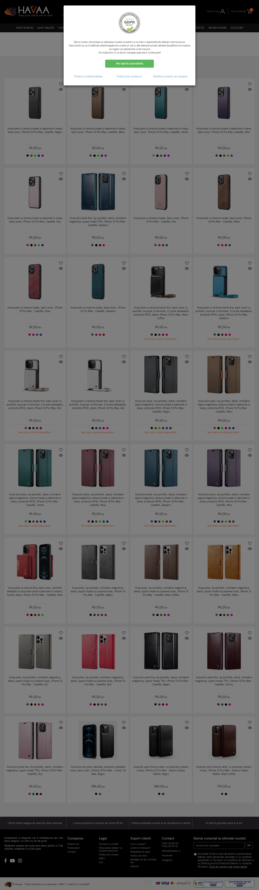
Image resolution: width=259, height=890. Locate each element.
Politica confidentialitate (88, 76)
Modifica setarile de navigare (170, 76)
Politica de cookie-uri (129, 76)
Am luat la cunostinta (129, 63)
